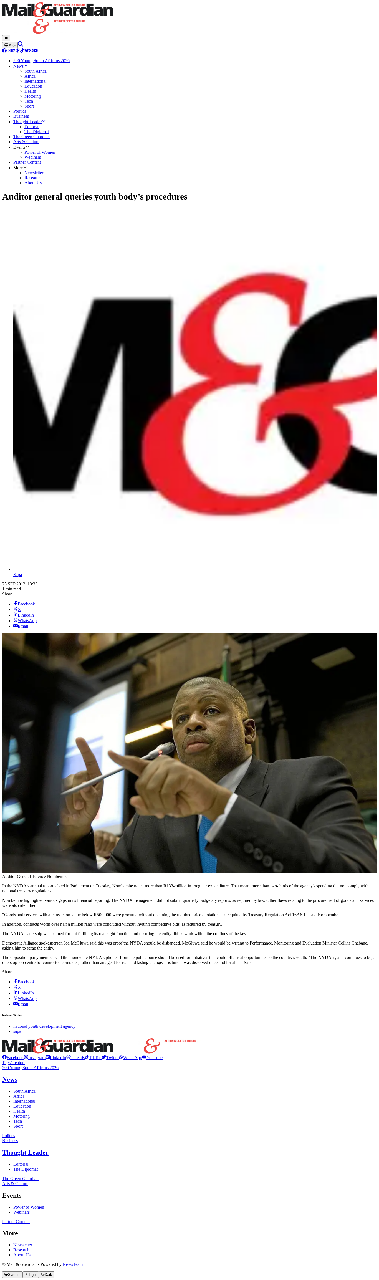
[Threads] (18, 51)
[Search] (20, 45)
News (9, 1079)
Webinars (21, 1212)
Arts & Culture (15, 1183)
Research (21, 1250)
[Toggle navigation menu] (6, 38)
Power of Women (28, 1207)
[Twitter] (26, 51)
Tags (6, 1062)
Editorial (20, 1164)
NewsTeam (73, 1264)
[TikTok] (22, 51)
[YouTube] (35, 51)
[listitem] (13, 1057)
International (24, 1101)
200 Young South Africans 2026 (30, 1067)
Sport (18, 1126)
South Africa (24, 1091)
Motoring (21, 1116)
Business (10, 1140)
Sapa (17, 574)
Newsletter (22, 1245)
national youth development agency (44, 1026)
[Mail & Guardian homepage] (189, 18)
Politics (8, 1135)
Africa (18, 1096)
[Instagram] (9, 51)
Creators (18, 1062)
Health (19, 1111)
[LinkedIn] (13, 51)
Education (22, 1106)
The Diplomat (25, 1169)
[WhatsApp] (31, 51)
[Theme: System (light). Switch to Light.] (10, 45)
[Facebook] (4, 51)
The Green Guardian (20, 1178)
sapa (17, 1031)
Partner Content (16, 1221)
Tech (17, 1121)
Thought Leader (25, 1152)
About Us (22, 1255)
